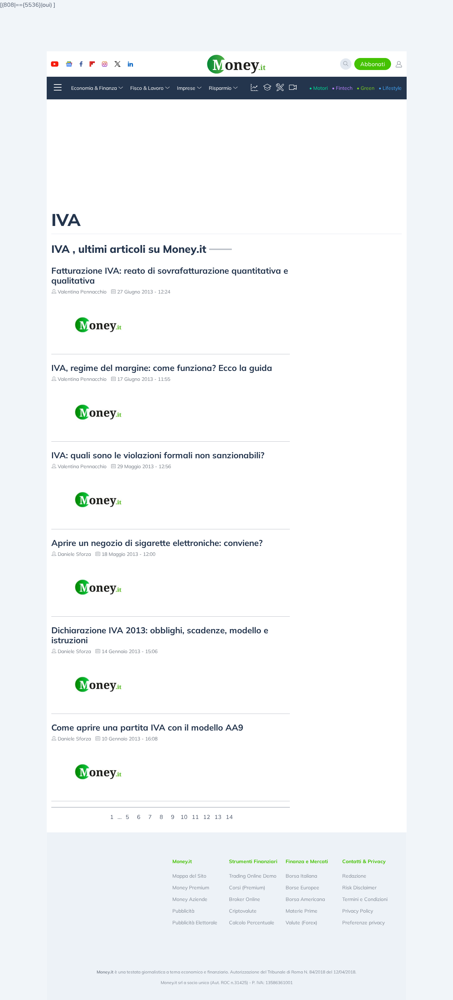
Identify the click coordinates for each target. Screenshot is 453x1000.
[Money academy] (267, 88)
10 (184, 816)
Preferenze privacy (363, 922)
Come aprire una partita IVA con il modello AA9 (147, 727)
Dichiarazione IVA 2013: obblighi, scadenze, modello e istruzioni (159, 635)
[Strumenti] (280, 88)
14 (229, 816)
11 (195, 816)
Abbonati (372, 64)
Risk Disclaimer (359, 887)
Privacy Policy (357, 911)
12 (206, 816)
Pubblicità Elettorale (194, 922)
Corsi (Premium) (247, 887)
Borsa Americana (305, 899)
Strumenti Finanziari (253, 861)
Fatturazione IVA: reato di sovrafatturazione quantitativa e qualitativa (169, 275)
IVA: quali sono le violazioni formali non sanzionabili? (157, 455)
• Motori (318, 88)
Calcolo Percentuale (251, 922)
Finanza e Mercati (307, 861)
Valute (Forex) (301, 922)
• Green (365, 88)
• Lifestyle (390, 88)
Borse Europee (302, 887)
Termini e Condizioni (365, 899)
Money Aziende (189, 899)
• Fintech (342, 88)
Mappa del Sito (189, 876)
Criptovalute (243, 911)
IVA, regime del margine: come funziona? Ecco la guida (161, 368)
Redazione (354, 876)
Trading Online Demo (252, 876)
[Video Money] (292, 88)
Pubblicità (183, 911)
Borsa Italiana (301, 876)
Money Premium (190, 887)
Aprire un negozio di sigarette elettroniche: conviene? (157, 543)
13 (218, 816)
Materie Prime (301, 911)
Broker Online (244, 899)
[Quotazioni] (254, 88)
